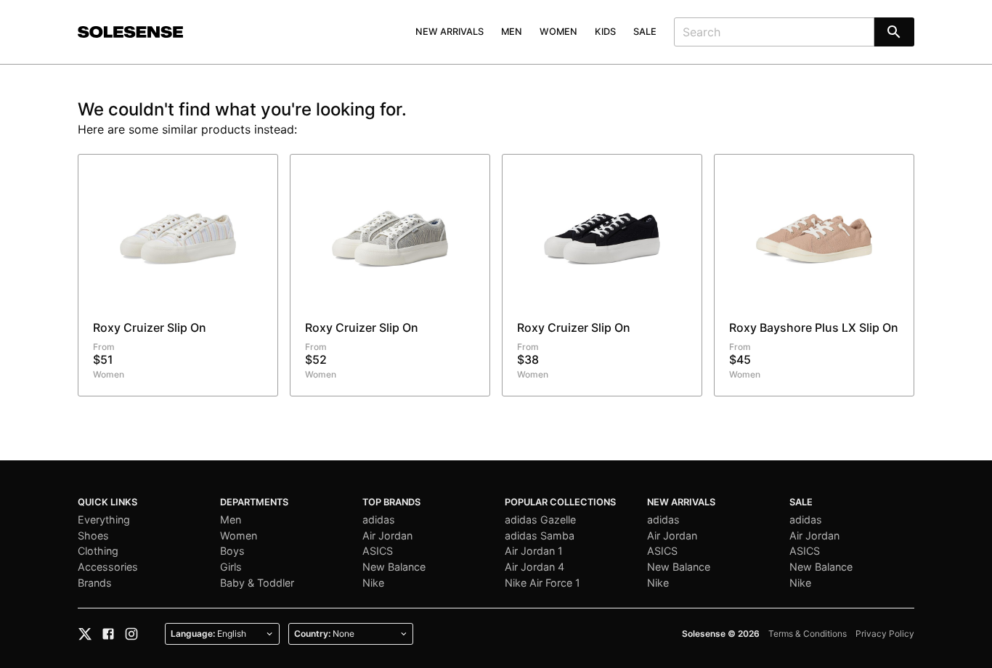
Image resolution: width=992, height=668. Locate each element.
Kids (605, 31)
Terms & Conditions (807, 633)
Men (511, 31)
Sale (644, 31)
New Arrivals (449, 31)
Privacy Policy (884, 633)
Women (558, 31)
